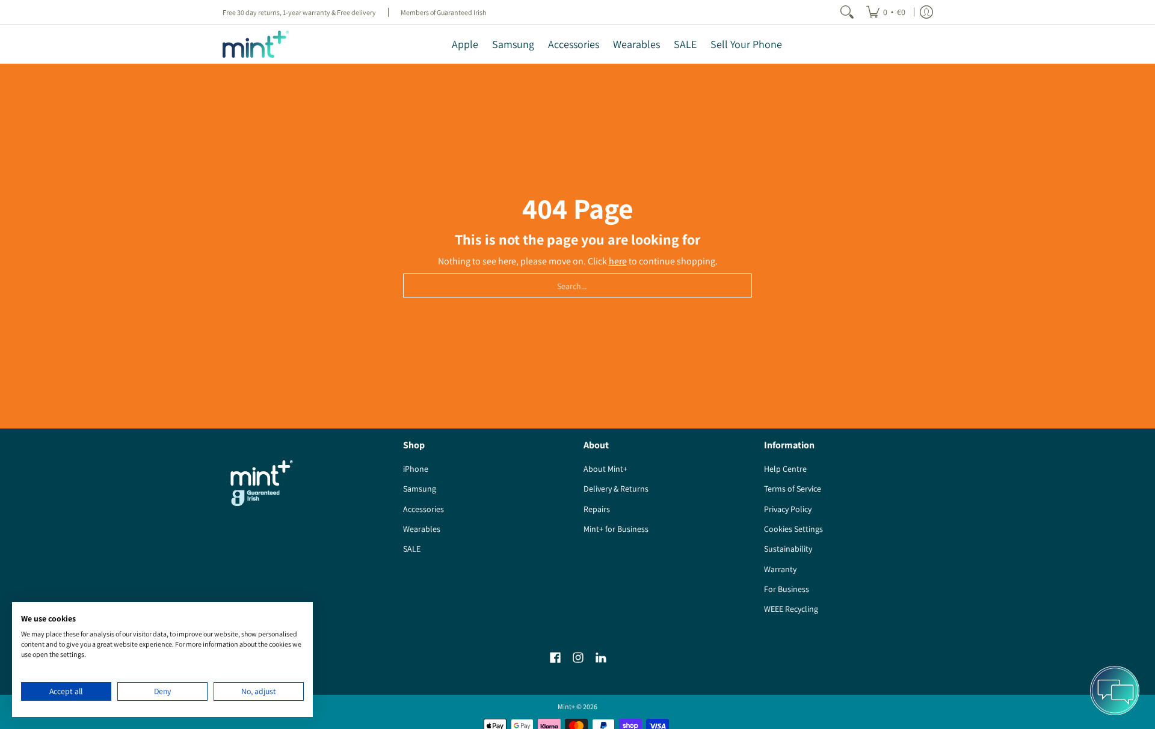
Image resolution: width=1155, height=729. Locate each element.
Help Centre (785, 468)
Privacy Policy (788, 509)
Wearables (421, 528)
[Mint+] (256, 44)
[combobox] (577, 285)
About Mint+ (605, 468)
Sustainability (788, 548)
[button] (555, 658)
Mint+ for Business (616, 528)
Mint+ (566, 706)
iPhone (415, 468)
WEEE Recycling (791, 608)
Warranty (780, 569)
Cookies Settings (793, 528)
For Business (786, 589)
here (618, 261)
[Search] (847, 12)
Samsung (419, 488)
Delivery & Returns (616, 488)
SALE (411, 548)
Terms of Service (792, 488)
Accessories (423, 509)
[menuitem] (885, 12)
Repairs (597, 509)
